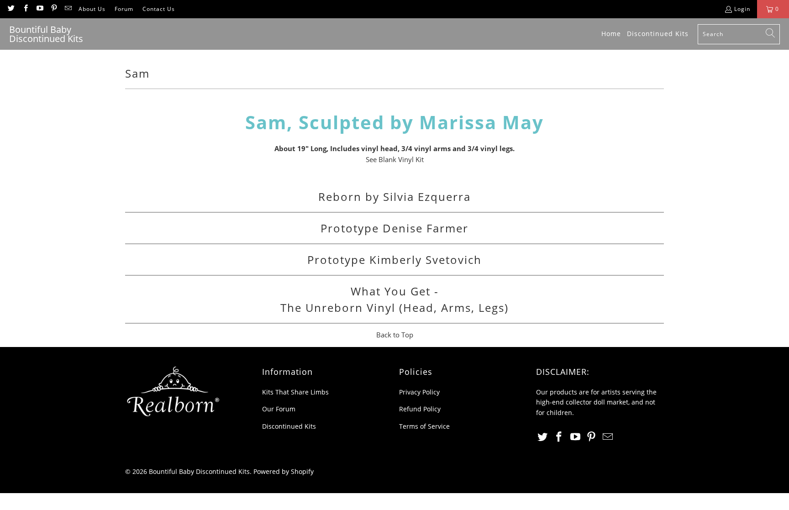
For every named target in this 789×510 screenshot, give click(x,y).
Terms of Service (424, 426)
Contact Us (158, 9)
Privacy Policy (419, 392)
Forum (124, 9)
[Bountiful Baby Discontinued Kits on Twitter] (11, 9)
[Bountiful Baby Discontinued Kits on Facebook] (25, 9)
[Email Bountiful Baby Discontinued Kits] (68, 9)
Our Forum (278, 409)
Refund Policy (420, 409)
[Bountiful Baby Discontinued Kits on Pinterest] (54, 9)
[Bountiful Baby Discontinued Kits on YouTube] (39, 9)
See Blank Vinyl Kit (395, 159)
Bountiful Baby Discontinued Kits (199, 471)
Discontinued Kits (289, 426)
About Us (92, 9)
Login (742, 9)
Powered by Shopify (283, 471)
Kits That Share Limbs (295, 392)
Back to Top (394, 334)
